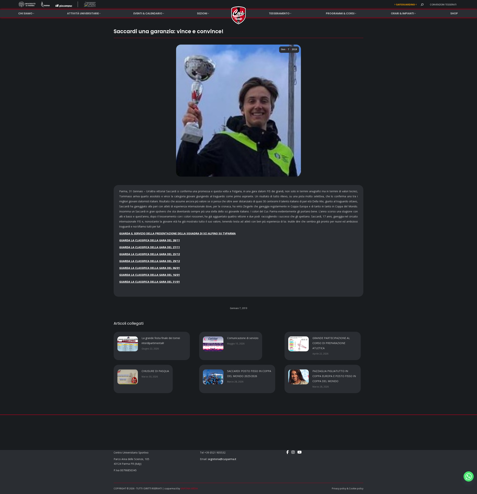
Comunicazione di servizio (242, 338)
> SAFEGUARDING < (405, 4)
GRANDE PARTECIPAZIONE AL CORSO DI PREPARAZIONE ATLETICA (331, 343)
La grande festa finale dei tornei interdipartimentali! (161, 340)
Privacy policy (339, 488)
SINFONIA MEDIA (189, 488)
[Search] (422, 4)
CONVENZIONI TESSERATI (443, 4)
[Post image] (127, 343)
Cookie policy (356, 488)
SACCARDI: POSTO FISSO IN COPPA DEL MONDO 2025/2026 (249, 373)
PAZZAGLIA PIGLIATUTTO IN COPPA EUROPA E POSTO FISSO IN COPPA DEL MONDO (334, 376)
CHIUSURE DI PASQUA (155, 371)
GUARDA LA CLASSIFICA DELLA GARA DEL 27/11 (149, 247)
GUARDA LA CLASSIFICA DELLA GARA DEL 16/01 (149, 275)
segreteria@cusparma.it (222, 459)
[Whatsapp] (469, 476)
